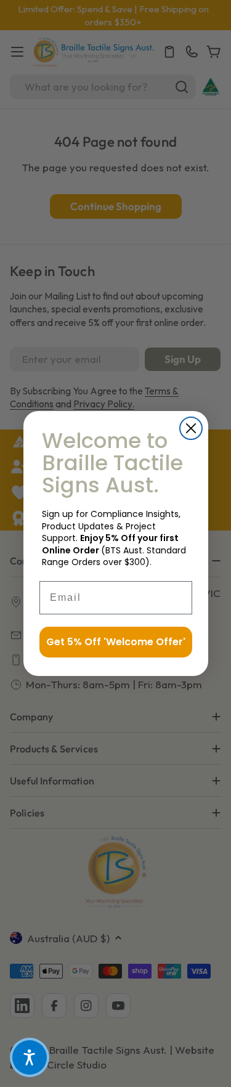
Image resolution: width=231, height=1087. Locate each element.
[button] (29, 1057)
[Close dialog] (191, 428)
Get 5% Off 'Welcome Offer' (115, 642)
